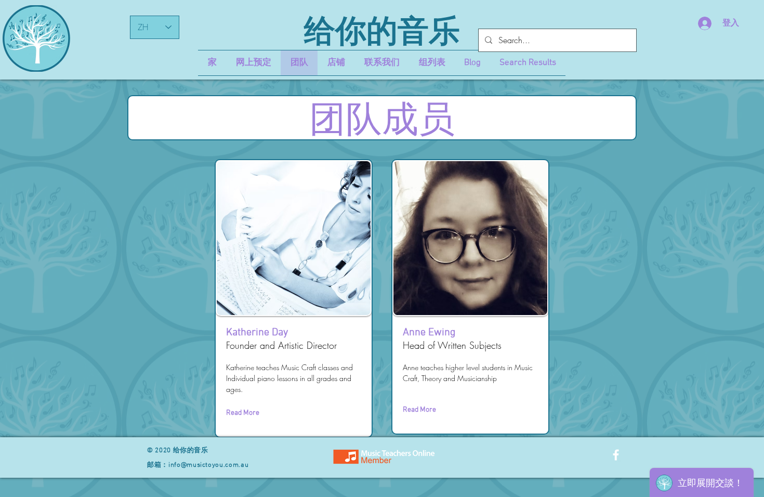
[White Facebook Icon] (616, 455)
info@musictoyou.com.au (208, 465)
